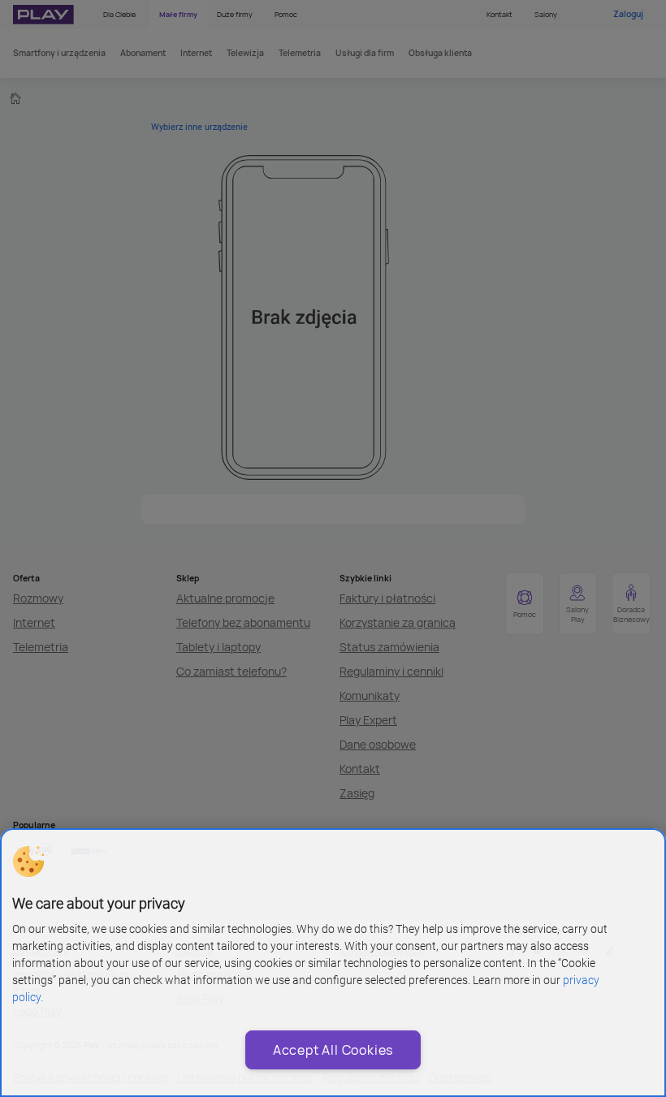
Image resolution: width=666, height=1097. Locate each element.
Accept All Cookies (333, 1050)
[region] (333, 962)
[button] (28, 861)
